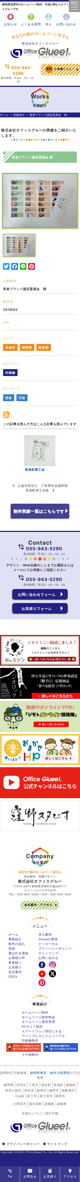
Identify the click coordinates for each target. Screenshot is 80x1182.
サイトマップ (48, 953)
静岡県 (27, 347)
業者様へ (15, 962)
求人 (48, 19)
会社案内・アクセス (38, 904)
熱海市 (42, 1090)
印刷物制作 (30, 1040)
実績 (11, 948)
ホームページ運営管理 (38, 1022)
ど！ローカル (48, 944)
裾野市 (54, 1090)
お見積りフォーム (60, 71)
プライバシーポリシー (55, 948)
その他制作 (30, 1054)
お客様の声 (16, 958)
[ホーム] (40, 60)
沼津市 (21, 1085)
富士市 (32, 1096)
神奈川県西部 (60, 1073)
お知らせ (10, 19)
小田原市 (19, 1104)
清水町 (46, 1085)
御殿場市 (68, 1090)
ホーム (4, 115)
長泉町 (10, 347)
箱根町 (62, 1104)
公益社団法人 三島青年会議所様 (43, 485)
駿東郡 (44, 347)
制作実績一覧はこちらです (39, 511)
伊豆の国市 (13, 1090)
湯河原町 (35, 1104)
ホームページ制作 (35, 1012)
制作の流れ (16, 944)
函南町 (71, 1085)
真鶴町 (50, 1104)
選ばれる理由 (18, 953)
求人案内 (45, 934)
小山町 (20, 1096)
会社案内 (15, 972)
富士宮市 (46, 1096)
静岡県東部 (38, 1073)
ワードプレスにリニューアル (43, 1036)
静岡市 (60, 1096)
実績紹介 (19, 115)
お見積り (15, 967)
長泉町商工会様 (37, 490)
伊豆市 (29, 1090)
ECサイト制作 (32, 1026)
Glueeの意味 (48, 939)
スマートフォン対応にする (42, 1031)
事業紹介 (15, 939)
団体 (8, 398)
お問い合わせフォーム (37, 594)
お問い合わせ (66, 19)
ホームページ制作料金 (38, 1017)
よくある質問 (31, 19)
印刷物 (10, 372)
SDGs (12, 976)
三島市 (34, 1085)
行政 (22, 398)
